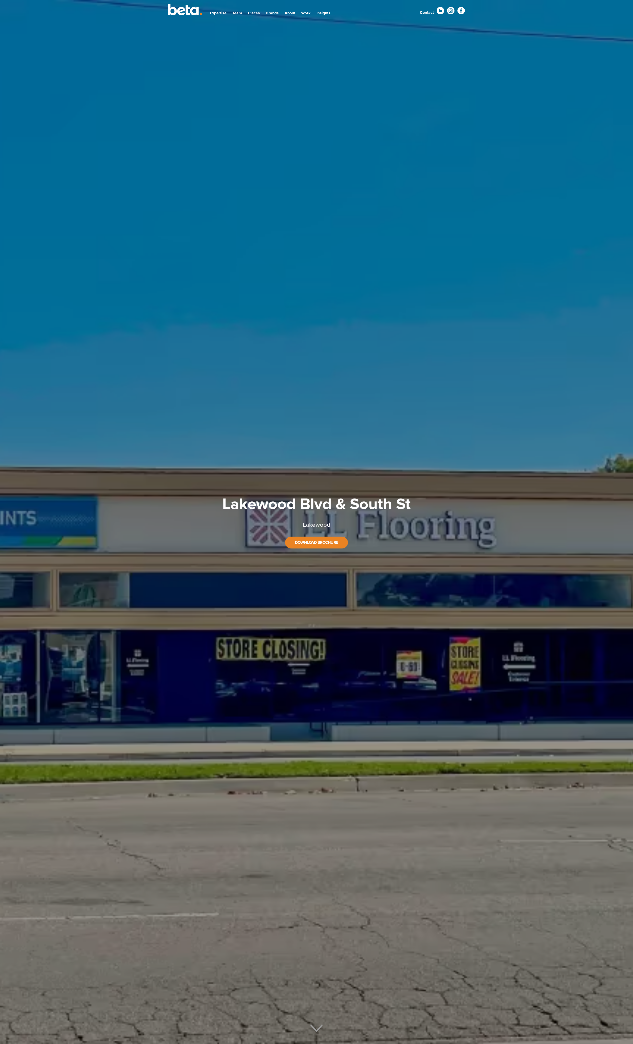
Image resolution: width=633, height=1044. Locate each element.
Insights (323, 13)
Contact (427, 12)
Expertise (218, 13)
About (290, 13)
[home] (185, 10)
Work (306, 13)
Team (237, 13)
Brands (272, 13)
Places (254, 13)
